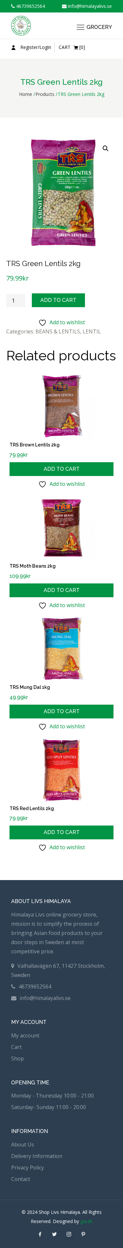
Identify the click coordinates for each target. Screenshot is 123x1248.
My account (25, 1035)
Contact (20, 1179)
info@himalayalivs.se (89, 6)
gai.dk (86, 1221)
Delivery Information (36, 1156)
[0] (72, 47)
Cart (16, 1047)
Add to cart (58, 300)
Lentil (92, 331)
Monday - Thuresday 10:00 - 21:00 (52, 1095)
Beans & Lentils (57, 331)
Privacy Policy (27, 1167)
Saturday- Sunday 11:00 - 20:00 (48, 1107)
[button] (106, 148)
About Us (22, 1144)
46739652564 (30, 6)
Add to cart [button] (62, 469)
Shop (17, 1058)
